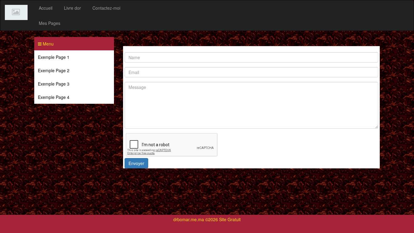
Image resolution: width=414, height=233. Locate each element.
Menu (48, 44)
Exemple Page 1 (53, 57)
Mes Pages (49, 23)
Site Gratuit (230, 219)
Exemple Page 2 (53, 70)
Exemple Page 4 (53, 97)
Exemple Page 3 (53, 84)
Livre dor (72, 8)
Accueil (45, 8)
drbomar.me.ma (188, 219)
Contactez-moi (106, 8)
